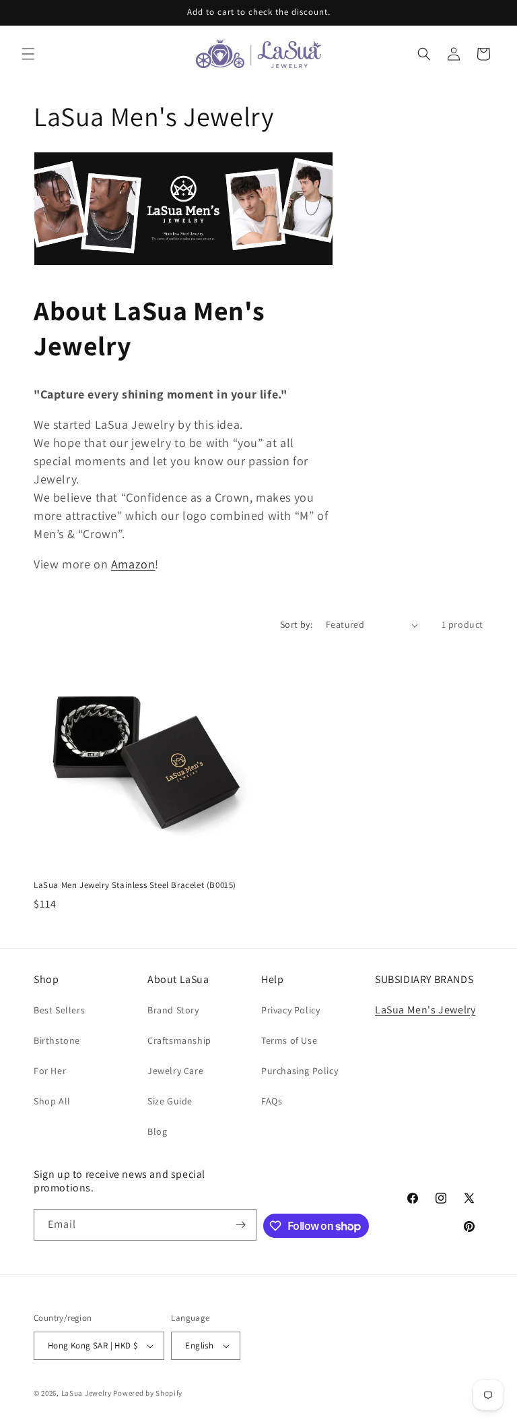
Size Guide (170, 1101)
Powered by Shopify (147, 1393)
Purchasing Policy (299, 1071)
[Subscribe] (241, 1225)
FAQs (271, 1101)
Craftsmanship (179, 1040)
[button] (28, 54)
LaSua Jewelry (86, 1393)
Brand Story (173, 1010)
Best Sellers (59, 1010)
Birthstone (57, 1040)
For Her (50, 1071)
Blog (157, 1131)
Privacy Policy (290, 1010)
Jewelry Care (175, 1071)
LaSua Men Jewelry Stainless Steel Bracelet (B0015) (135, 885)
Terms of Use (289, 1040)
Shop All (52, 1101)
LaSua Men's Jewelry (425, 1010)
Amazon (133, 564)
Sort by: (296, 624)
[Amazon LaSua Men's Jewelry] (183, 261)
